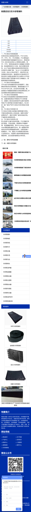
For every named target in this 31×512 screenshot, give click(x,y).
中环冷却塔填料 (15, 326)
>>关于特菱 (19, 437)
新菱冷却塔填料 (11, 143)
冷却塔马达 (6, 259)
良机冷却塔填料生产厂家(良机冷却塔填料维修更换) (16, 404)
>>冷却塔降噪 (5, 447)
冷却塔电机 (6, 238)
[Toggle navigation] (27, 2)
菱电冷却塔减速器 (12, 140)
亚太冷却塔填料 (15, 365)
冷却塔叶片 (6, 247)
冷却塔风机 (6, 243)
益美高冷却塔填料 (15, 345)
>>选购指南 (4, 445)
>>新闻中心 (4, 442)
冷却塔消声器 (7, 268)
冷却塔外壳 (6, 255)
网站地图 (27, 505)
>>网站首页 (4, 437)
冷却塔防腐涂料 (8, 301)
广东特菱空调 (7, 7)
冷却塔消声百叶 (8, 297)
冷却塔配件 (16, 7)
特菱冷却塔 (4, 2)
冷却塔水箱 (6, 251)
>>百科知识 (19, 439)
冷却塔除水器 (7, 276)
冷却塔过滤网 (7, 280)
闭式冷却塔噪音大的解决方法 (22, 206)
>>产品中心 (4, 439)
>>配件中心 (19, 445)
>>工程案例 (19, 442)
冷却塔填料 (24, 7)
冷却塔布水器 (7, 293)
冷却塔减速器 (7, 272)
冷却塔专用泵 (7, 289)
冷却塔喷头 (6, 264)
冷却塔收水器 (7, 284)
